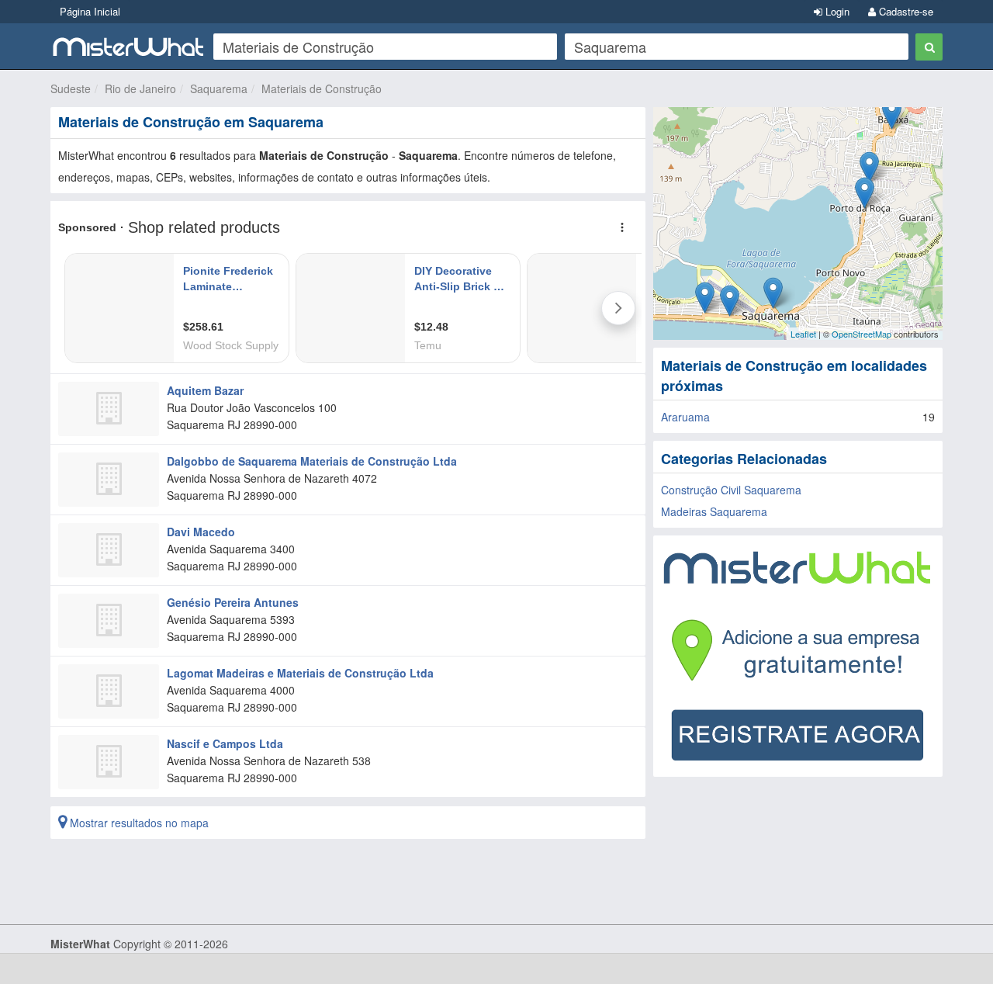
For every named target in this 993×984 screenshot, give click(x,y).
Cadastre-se (904, 11)
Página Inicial (90, 11)
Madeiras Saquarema (714, 511)
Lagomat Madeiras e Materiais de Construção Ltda (300, 673)
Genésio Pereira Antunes (233, 602)
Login (835, 11)
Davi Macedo (201, 531)
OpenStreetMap (861, 333)
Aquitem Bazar (205, 390)
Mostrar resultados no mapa (138, 822)
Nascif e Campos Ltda (225, 743)
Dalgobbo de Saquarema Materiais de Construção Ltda (312, 461)
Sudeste (70, 88)
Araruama (685, 416)
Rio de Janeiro (140, 88)
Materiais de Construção (321, 88)
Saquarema (218, 88)
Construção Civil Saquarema (731, 489)
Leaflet (803, 333)
